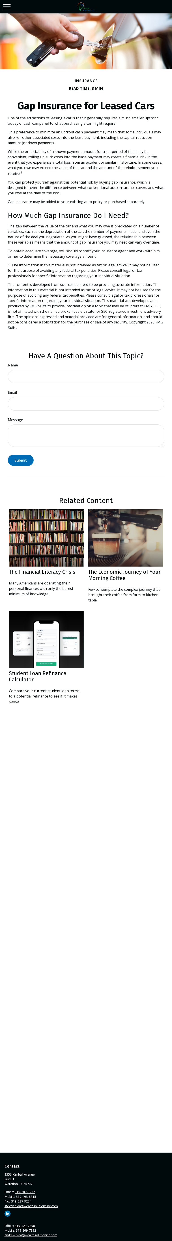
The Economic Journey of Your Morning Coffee (124, 575)
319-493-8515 (26, 1196)
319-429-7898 (25, 1226)
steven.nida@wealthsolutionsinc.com (31, 1206)
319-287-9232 (25, 1192)
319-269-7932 (26, 1230)
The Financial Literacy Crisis (42, 572)
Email (12, 392)
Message (15, 419)
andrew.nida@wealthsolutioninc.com (30, 1235)
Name (13, 365)
